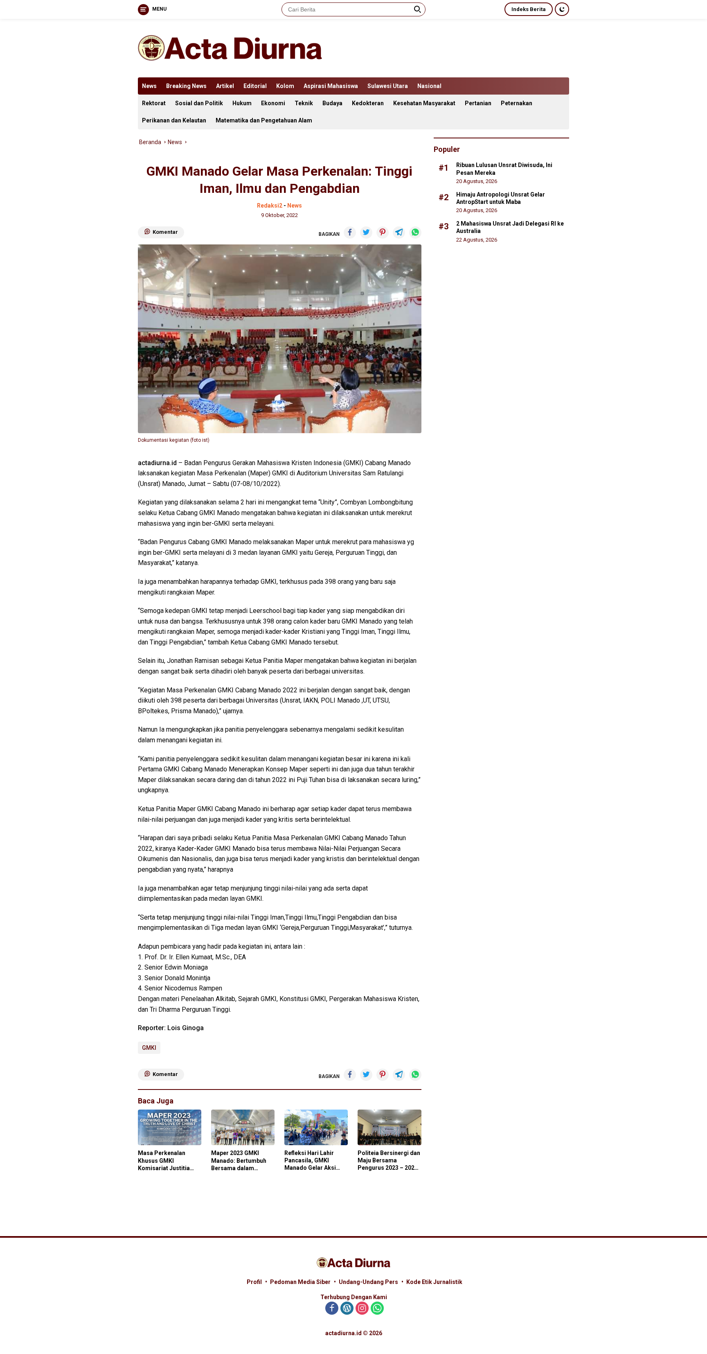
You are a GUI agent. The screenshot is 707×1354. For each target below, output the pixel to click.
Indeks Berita (528, 9)
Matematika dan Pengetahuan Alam (264, 120)
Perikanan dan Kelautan (174, 120)
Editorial (255, 86)
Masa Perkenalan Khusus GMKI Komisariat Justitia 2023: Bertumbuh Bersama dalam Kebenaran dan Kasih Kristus (166, 1161)
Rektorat (154, 103)
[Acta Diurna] (230, 47)
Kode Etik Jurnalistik (434, 1282)
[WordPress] (347, 1309)
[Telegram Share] (399, 232)
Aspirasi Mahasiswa (331, 86)
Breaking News (186, 86)
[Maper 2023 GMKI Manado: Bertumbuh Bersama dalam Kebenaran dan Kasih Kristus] (243, 1127)
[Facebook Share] (350, 232)
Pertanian (478, 103)
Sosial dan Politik (199, 103)
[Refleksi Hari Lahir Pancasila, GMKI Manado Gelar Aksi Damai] (316, 1127)
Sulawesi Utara (387, 86)
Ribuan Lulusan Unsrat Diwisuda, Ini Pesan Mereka (504, 169)
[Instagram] (362, 1309)
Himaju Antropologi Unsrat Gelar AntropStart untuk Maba (500, 198)
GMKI (149, 1047)
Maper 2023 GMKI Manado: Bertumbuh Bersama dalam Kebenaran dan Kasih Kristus (239, 1161)
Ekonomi (273, 103)
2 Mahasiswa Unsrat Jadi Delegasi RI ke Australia (510, 227)
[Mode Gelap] (562, 9)
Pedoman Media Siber (300, 1282)
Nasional (429, 86)
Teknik (304, 103)
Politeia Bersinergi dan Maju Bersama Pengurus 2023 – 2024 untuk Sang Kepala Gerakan (389, 1161)
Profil (254, 1282)
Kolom (285, 86)
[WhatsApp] (377, 1309)
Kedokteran (368, 103)
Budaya (332, 103)
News (149, 86)
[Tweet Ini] (366, 232)
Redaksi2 (269, 205)
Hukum (242, 103)
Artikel (225, 86)
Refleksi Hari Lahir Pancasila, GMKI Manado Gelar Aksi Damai (310, 1161)
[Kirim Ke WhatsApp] (415, 232)
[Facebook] (331, 1309)
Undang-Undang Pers (368, 1282)
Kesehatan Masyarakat (424, 103)
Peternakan (516, 103)
